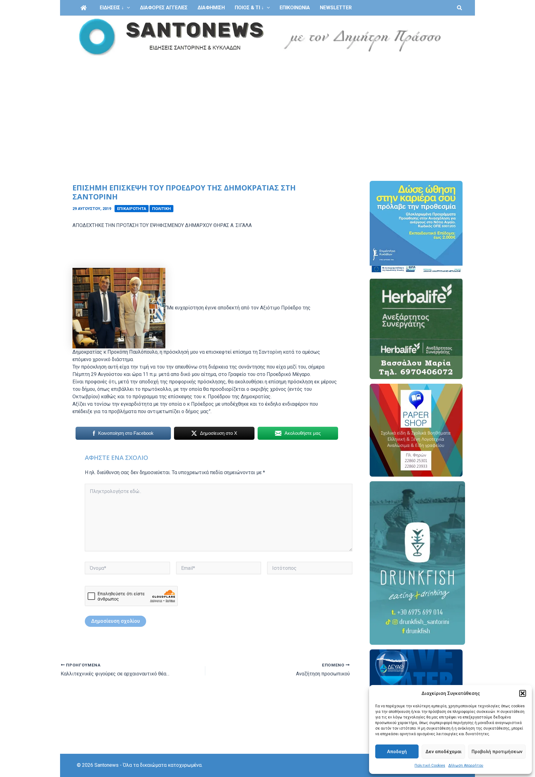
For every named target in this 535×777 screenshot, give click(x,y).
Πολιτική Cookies (430, 765)
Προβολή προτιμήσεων (497, 751)
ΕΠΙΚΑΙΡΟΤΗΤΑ (131, 208)
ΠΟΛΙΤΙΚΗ (161, 208)
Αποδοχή (397, 751)
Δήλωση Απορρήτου (465, 765)
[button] (523, 693)
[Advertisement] (267, 104)
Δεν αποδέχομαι (443, 751)
